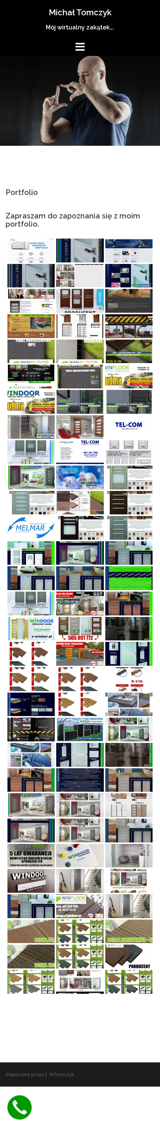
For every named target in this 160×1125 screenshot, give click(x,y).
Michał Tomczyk (80, 12)
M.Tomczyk (62, 1074)
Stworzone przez (25, 1074)
